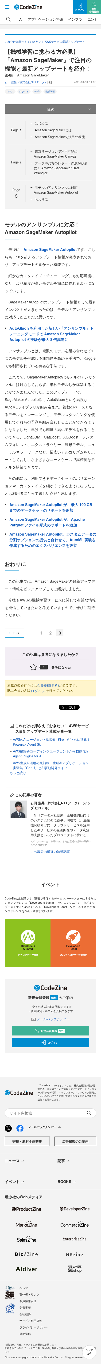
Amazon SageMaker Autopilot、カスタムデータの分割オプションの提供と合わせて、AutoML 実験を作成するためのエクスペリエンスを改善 (52, 539)
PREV (15, 633)
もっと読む (18, 772)
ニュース (12, 1160)
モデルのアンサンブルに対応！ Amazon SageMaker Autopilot (57, 190)
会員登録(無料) (48, 685)
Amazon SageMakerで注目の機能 (60, 136)
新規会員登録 (52, 1031)
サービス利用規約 (30, 1320)
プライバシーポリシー (33, 1327)
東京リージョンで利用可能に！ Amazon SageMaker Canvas (57, 154)
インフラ (75, 19)
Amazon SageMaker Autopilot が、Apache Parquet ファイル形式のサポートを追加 (47, 522)
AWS (37, 91)
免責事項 (25, 1307)
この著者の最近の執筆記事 (50, 851)
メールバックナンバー (53, 1018)
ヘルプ (23, 1288)
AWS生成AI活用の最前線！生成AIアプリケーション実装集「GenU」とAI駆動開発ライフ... (51, 765)
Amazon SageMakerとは (53, 130)
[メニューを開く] (7, 7)
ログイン (38, 690)
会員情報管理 (27, 1301)
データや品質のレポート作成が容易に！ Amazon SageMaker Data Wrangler (60, 168)
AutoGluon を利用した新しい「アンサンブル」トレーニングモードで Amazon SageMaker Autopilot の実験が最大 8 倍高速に (51, 333)
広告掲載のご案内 (75, 1141)
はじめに (41, 123)
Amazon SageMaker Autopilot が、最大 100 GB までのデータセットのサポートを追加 (50, 507)
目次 (50, 109)
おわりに (41, 199)
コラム (10, 91)
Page (16, 130)
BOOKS (64, 1181)
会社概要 (25, 1314)
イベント (12, 1181)
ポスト (71, 707)
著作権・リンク (29, 1294)
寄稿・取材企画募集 (27, 1141)
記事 (61, 1160)
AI (21, 19)
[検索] (8, 19)
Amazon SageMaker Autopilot (50, 249)
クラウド (24, 91)
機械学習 (50, 91)
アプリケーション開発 (45, 19)
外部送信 (25, 1334)
